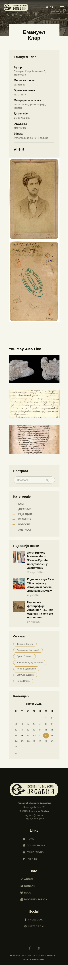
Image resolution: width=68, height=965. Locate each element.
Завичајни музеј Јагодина (30, 662)
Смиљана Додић (25, 674)
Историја (24, 519)
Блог (21, 503)
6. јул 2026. (33, 595)
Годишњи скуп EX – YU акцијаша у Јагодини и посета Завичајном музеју (40, 585)
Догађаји (24, 509)
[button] (49, 7)
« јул (15, 753)
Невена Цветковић (26, 668)
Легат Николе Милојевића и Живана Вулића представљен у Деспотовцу (37, 560)
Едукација (25, 514)
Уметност (24, 529)
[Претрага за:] (34, 480)
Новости (24, 524)
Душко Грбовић (24, 656)
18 (22, 735)
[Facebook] (23, 149)
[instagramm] (38, 948)
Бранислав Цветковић (28, 650)
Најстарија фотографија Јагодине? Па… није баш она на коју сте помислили (40, 609)
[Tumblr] (19, 149)
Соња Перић (23, 681)
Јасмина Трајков (25, 644)
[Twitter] (15, 149)
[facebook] (29, 948)
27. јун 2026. (33, 622)
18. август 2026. (35, 572)
